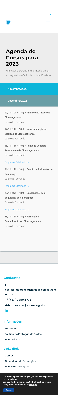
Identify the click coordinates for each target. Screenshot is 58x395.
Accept (8, 390)
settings (33, 384)
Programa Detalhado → (17, 162)
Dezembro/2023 (17, 100)
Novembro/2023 (17, 88)
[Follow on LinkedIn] (50, 14)
